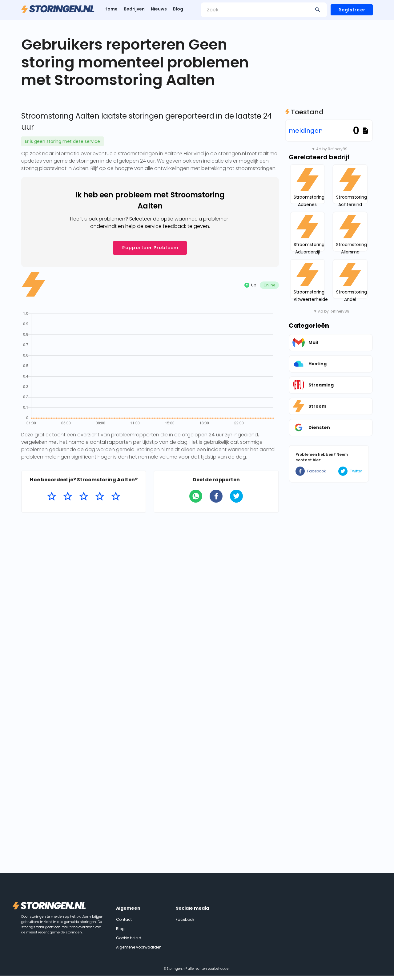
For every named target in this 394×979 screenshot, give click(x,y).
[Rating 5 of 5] (116, 496)
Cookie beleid (128, 938)
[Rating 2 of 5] (68, 496)
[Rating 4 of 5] (100, 496)
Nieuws (159, 9)
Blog (178, 9)
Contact (124, 919)
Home (111, 9)
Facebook (316, 471)
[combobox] (264, 9)
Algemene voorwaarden (139, 947)
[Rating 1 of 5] (52, 496)
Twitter (356, 471)
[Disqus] (150, 597)
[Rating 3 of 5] (84, 496)
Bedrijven (134, 9)
